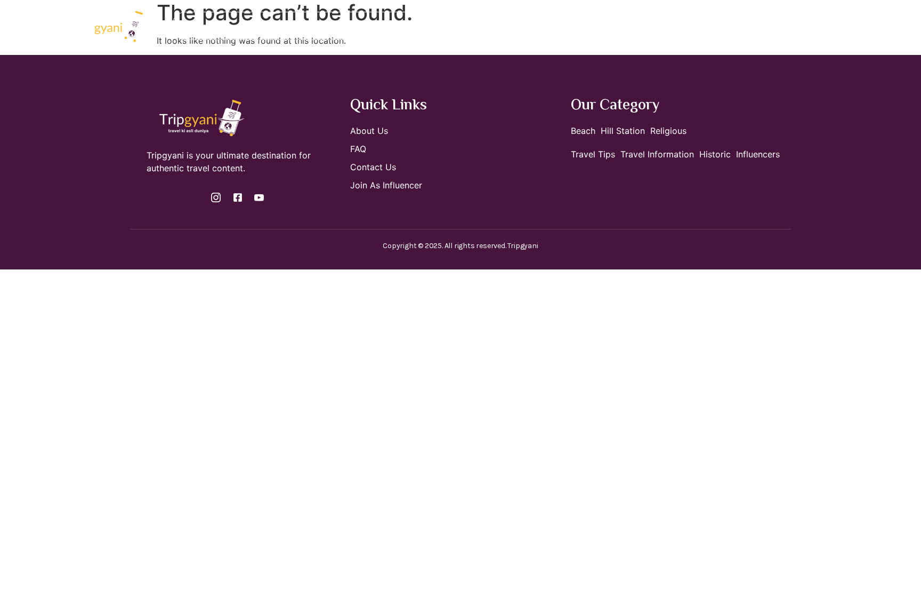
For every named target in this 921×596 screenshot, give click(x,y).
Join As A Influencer (438, 25)
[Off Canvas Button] (810, 26)
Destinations (341, 25)
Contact (629, 25)
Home (286, 25)
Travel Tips (573, 25)
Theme (508, 25)
